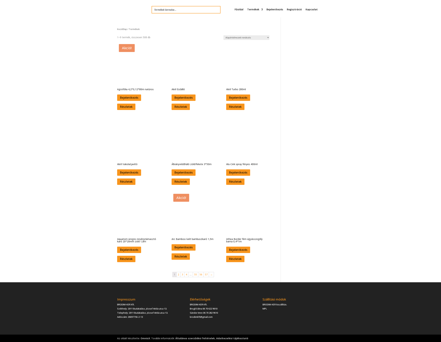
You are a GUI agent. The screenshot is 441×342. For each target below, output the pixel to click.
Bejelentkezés (274, 9)
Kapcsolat (312, 9)
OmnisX (145, 338)
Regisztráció (294, 9)
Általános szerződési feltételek (195, 338)
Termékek (253, 9)
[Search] (216, 9)
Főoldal (239, 9)
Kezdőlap (122, 29)
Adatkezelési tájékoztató (232, 338)
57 (206, 274)
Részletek (126, 107)
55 (195, 274)
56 (200, 274)
